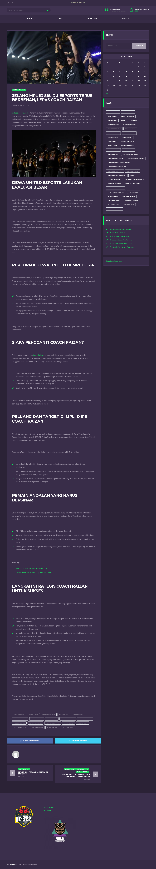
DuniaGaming (63, 715)
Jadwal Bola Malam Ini (117, 233)
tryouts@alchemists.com (118, 11)
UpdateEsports (52, 727)
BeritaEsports (19, 715)
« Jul (106, 94)
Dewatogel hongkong (114, 261)
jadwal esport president (117, 166)
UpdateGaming (68, 727)
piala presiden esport (116, 188)
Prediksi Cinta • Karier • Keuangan (122, 247)
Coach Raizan (38, 355)
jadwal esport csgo (130, 154)
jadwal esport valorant (117, 175)
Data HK (50, 810)
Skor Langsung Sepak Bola (119, 236)
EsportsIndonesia (20, 719)
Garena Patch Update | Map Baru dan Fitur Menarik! (76, 775)
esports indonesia (129, 124)
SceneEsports (82, 723)
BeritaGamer (33, 715)
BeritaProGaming (48, 715)
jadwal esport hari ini (136, 158)
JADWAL (60, 19)
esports (134, 120)
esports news (130, 129)
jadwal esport (113, 154)
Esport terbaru (129, 133)
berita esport (113, 112)
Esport (124, 120)
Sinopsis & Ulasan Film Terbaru (121, 240)
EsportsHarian (78, 715)
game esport (127, 137)
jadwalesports (132, 171)
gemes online (112, 145)
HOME (29, 19)
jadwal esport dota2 (116, 158)
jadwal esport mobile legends (119, 162)
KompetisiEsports (52, 723)
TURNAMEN (92, 19)
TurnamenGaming (37, 727)
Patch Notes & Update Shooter (121, 243)
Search (139, 46)
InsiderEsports (19, 723)
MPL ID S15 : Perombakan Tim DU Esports (31, 568)
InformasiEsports (85, 719)
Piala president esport (116, 192)
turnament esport (131, 200)
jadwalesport (128, 150)
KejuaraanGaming (35, 723)
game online (112, 141)
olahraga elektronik (132, 183)
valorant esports (114, 209)
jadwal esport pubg (115, 171)
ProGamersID (68, 723)
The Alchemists (12, 864)
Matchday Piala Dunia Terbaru (120, 229)
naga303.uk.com (49, 807)
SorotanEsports (20, 727)
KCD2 (132, 175)
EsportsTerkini (36, 719)
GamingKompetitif (67, 719)
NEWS (124, 19)
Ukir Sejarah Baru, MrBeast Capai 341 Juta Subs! (34, 572)
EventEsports (52, 719)
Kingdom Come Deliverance (134, 179)
